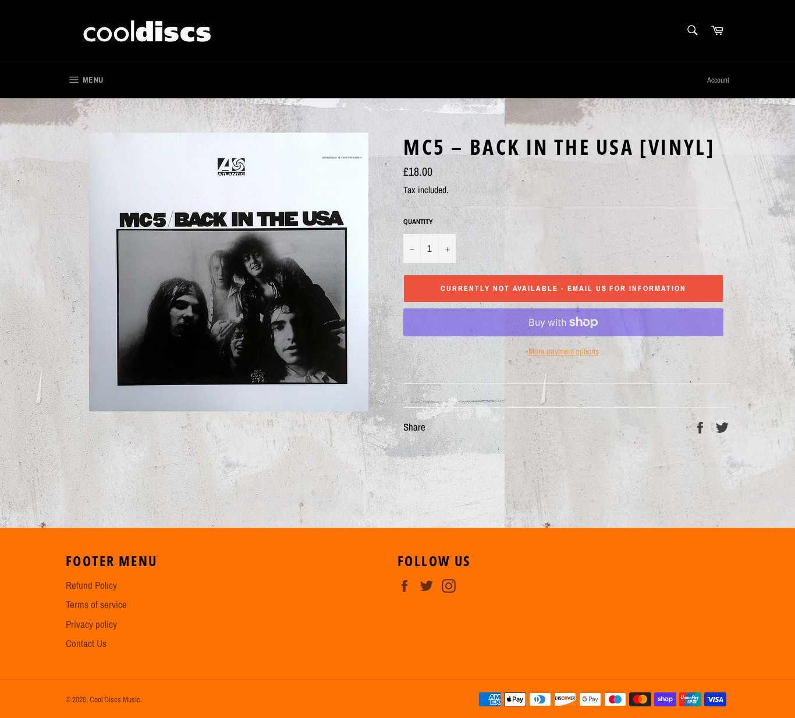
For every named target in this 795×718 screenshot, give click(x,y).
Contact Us (86, 643)
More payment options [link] (563, 351)
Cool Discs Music (115, 699)
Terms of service (96, 604)
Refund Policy (91, 585)
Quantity (418, 221)
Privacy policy (91, 624)
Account (718, 80)
